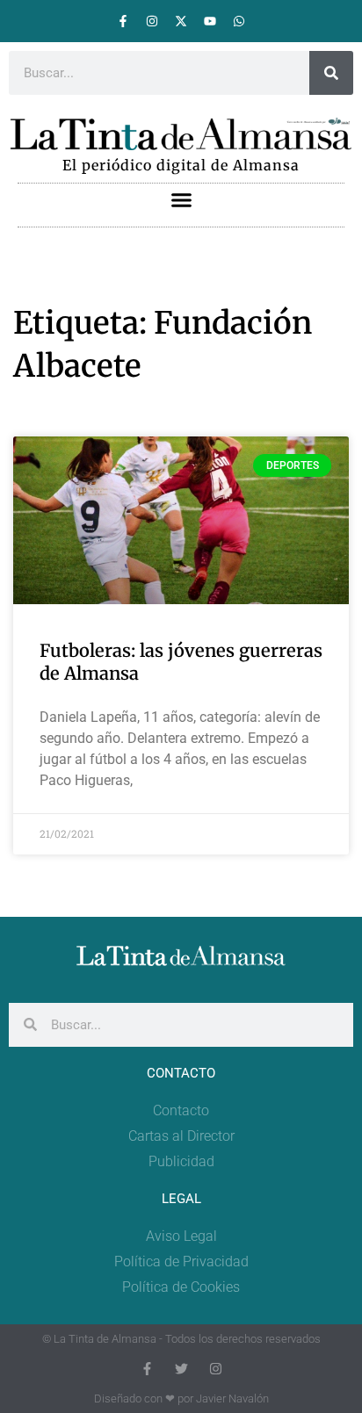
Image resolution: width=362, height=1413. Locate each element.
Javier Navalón (232, 1398)
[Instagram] (152, 21)
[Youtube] (210, 21)
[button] (181, 200)
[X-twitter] (181, 21)
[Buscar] (331, 73)
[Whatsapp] (239, 21)
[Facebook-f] (123, 21)
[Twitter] (181, 1368)
